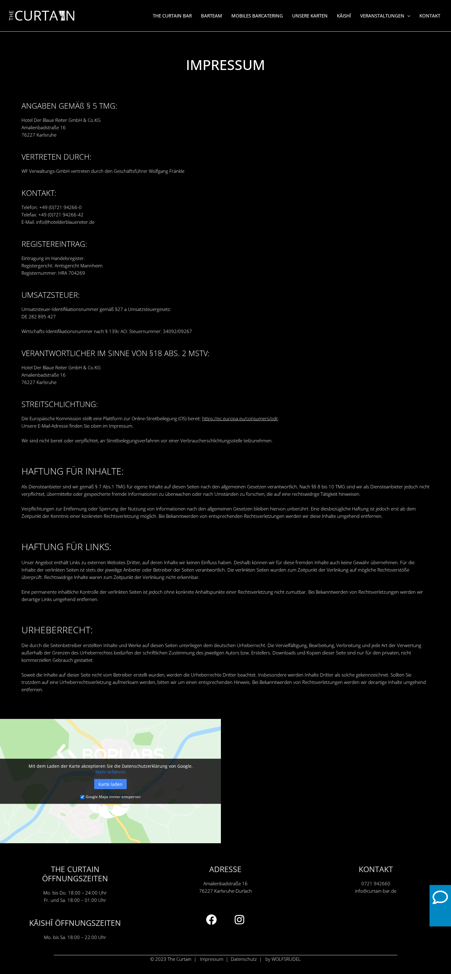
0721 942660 (375, 883)
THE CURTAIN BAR (172, 16)
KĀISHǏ (344, 16)
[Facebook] (211, 919)
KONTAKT (429, 16)
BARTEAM (211, 16)
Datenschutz (244, 959)
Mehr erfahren (110, 772)
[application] (407, 16)
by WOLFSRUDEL (283, 959)
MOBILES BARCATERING (257, 16)
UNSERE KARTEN (310, 16)
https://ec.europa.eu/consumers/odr (240, 418)
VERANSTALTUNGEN (382, 16)
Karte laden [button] (110, 784)
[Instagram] (239, 919)
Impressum (211, 959)
